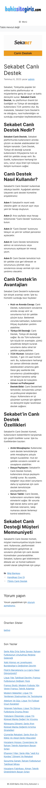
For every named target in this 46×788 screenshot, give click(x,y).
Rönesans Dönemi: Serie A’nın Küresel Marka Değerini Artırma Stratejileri (20, 727)
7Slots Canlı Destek (17, 581)
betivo (7, 630)
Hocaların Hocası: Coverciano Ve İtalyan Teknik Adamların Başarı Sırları (20, 745)
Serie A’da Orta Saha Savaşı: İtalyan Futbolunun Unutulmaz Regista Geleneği (22, 654)
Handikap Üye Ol (16, 577)
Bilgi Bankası (13, 573)
